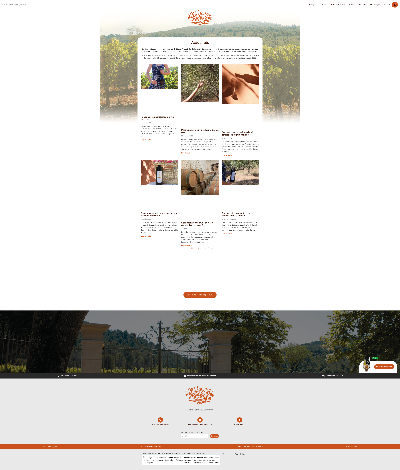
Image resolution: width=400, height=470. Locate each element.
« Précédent (189, 248)
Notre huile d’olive (338, 5)
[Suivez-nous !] (239, 420)
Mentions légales (50, 447)
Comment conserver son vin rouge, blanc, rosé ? (197, 223)
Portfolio (352, 5)
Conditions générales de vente (250, 447)
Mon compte (375, 5)
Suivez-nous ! (239, 424)
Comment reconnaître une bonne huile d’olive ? (237, 214)
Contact (387, 5)
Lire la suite (146, 140)
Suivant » (212, 248)
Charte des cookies (350, 447)
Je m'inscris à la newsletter (192, 432)
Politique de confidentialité (150, 447)
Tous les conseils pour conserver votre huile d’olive (159, 214)
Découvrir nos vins (384, 367)
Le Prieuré (323, 5)
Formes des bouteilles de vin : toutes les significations (238, 133)
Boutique (312, 5)
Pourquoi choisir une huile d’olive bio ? (200, 131)
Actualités (363, 5)
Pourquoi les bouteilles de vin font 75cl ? (157, 118)
